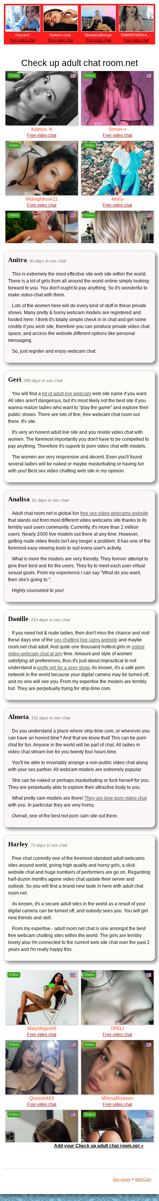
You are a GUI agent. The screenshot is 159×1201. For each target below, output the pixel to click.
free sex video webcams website (114, 513)
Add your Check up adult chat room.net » (99, 1146)
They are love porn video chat (116, 798)
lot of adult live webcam (66, 393)
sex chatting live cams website (85, 640)
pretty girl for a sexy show (63, 667)
